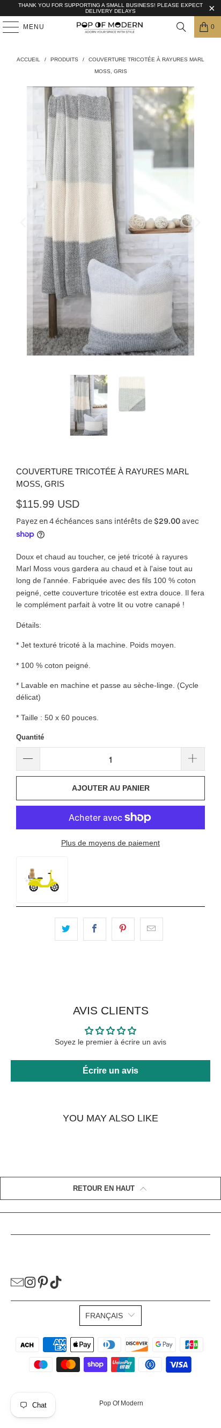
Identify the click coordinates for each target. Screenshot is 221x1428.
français (104, 1315)
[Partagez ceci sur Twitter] (66, 929)
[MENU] (5, 27)
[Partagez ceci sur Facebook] (94, 929)
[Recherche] (181, 27)
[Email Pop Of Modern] (17, 1281)
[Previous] (24, 223)
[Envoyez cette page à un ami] (151, 929)
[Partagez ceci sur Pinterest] (123, 929)
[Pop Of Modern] (110, 27)
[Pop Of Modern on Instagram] (30, 1281)
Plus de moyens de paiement (110, 843)
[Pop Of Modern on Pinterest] (42, 1281)
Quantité (30, 737)
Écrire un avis (110, 1070)
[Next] (196, 223)
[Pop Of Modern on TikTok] (55, 1281)
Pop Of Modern (121, 1403)
